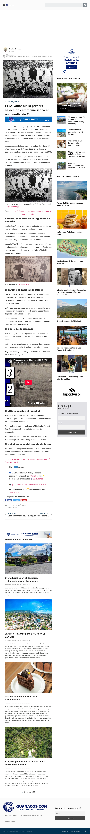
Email (60, 423)
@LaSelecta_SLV (19, 485)
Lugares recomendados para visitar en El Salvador (76, 165)
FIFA (20, 57)
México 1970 (26, 57)
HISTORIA (17, 102)
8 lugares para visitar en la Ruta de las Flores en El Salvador (77, 154)
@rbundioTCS (23, 284)
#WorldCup (34, 476)
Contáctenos (9, 822)
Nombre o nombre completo (68, 413)
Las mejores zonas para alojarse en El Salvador (75, 132)
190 (33, 792)
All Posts (11, 51)
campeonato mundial (12, 57)
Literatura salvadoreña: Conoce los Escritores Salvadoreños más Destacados (71, 292)
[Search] (85, 5)
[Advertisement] (45, 26)
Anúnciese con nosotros (31, 815)
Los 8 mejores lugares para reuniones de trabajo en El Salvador (70, 105)
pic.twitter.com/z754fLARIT (36, 485)
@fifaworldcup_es (14, 207)
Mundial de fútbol (36, 57)
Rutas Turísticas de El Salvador (70, 321)
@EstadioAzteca (38, 479)
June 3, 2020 (14, 492)
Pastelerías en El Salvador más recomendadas (75, 143)
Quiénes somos (10, 815)
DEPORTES (9, 102)
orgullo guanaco (47, 57)
